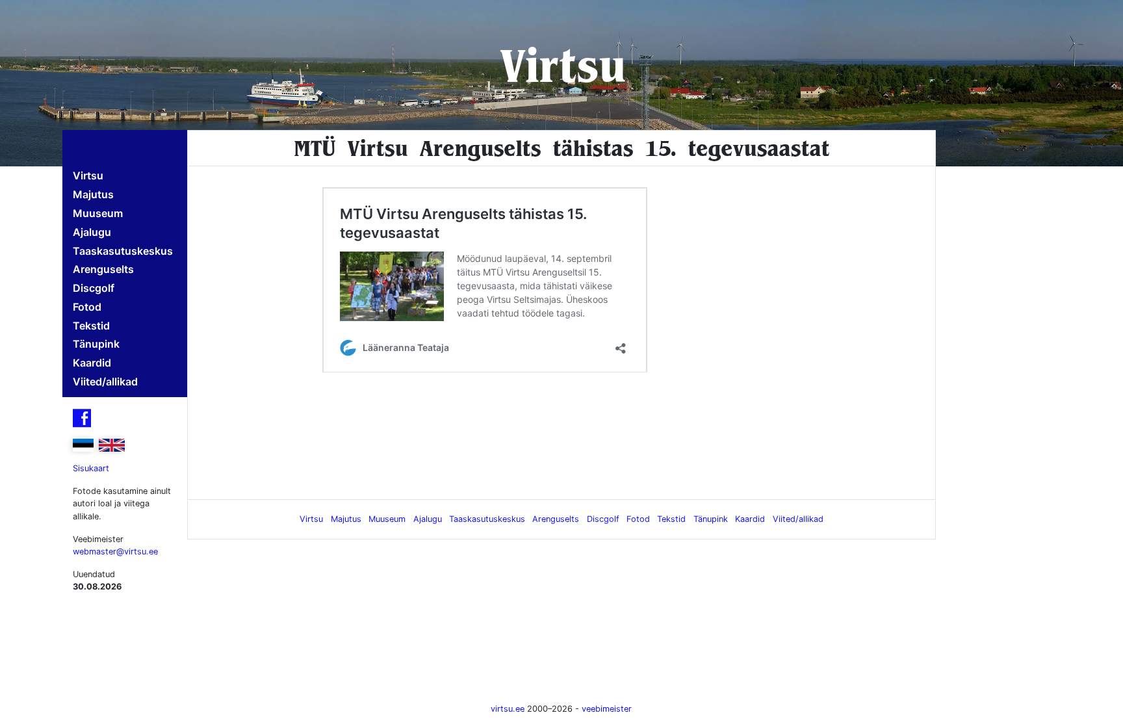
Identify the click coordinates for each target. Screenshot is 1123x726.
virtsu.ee (507, 709)
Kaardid (92, 362)
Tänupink (96, 343)
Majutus (93, 194)
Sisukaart (91, 468)
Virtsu (562, 64)
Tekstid (91, 325)
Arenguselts (103, 269)
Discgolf (93, 287)
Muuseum (98, 213)
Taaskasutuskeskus (123, 250)
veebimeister (607, 709)
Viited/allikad (105, 381)
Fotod (87, 306)
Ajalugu (92, 232)
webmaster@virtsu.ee (115, 551)
